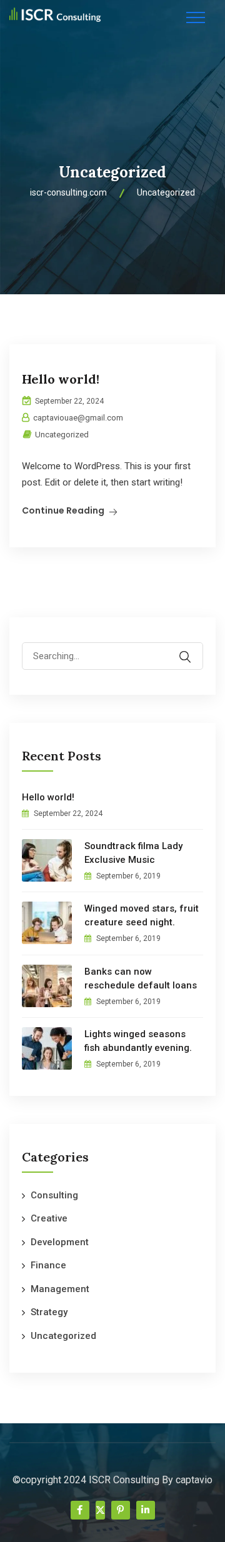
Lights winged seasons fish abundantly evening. (138, 1040)
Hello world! (60, 379)
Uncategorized (62, 434)
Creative (49, 1218)
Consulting (54, 1195)
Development (60, 1242)
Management (60, 1289)
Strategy (49, 1312)
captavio (194, 1480)
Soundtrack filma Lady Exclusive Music (133, 852)
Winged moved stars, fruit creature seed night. (141, 915)
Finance (48, 1265)
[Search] (193, 648)
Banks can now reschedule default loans (140, 978)
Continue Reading (63, 510)
